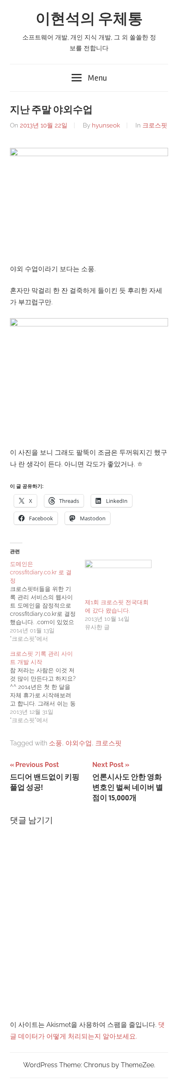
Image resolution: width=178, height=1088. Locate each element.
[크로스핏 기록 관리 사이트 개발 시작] (47, 686)
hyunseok (106, 125)
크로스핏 (154, 125)
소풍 (55, 743)
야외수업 (78, 743)
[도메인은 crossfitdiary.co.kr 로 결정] (47, 601)
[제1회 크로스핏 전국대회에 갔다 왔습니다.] (118, 579)
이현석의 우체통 (89, 19)
